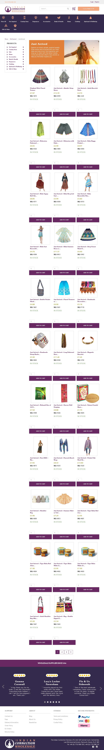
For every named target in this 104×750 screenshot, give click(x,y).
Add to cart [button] (40, 114)
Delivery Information (11, 722)
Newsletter (33, 722)
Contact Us (8, 716)
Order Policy (9, 726)
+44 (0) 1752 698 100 (77, 744)
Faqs (6, 719)
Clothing (77, 21)
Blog (30, 716)
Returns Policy (9, 732)
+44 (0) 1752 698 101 (92, 744)
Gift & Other (6, 29)
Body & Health (58, 21)
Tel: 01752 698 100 (10, 2)
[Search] (68, 9)
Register (97, 2)
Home (69, 21)
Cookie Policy (58, 722)
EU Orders (8, 729)
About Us (32, 719)
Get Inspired (12, 21)
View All (3, 21)
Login (91, 2)
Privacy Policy (58, 719)
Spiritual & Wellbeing (90, 21)
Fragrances (35, 21)
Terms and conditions (61, 716)
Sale (15, 29)
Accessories (46, 21)
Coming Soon (24, 21)
